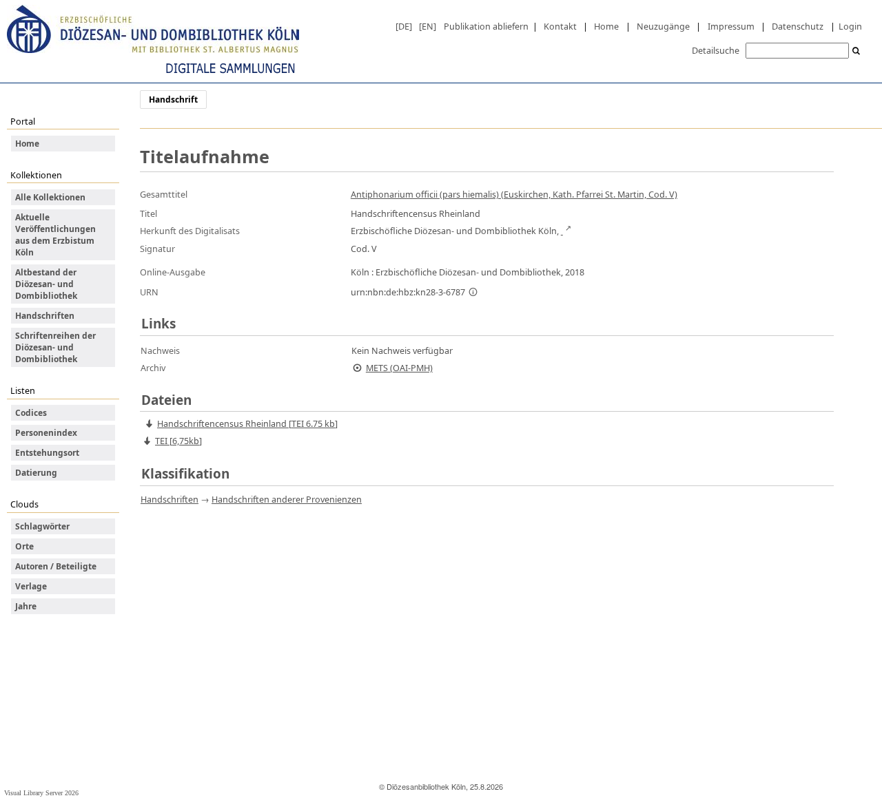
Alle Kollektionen (50, 197)
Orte (24, 546)
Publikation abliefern (486, 26)
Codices (31, 413)
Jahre (26, 606)
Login (850, 26)
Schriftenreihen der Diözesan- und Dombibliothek (55, 347)
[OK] (856, 51)
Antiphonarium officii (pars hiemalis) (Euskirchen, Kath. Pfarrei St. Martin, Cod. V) (514, 194)
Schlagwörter (42, 526)
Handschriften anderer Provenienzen (287, 499)
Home (606, 26)
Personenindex (46, 433)
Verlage (31, 586)
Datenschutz (797, 26)
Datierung (36, 473)
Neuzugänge (663, 26)
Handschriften (44, 316)
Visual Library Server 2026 (41, 793)
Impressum (731, 26)
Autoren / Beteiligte (55, 566)
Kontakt (560, 26)
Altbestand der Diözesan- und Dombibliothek (46, 284)
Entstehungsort (47, 453)
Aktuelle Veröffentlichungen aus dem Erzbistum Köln (55, 234)
